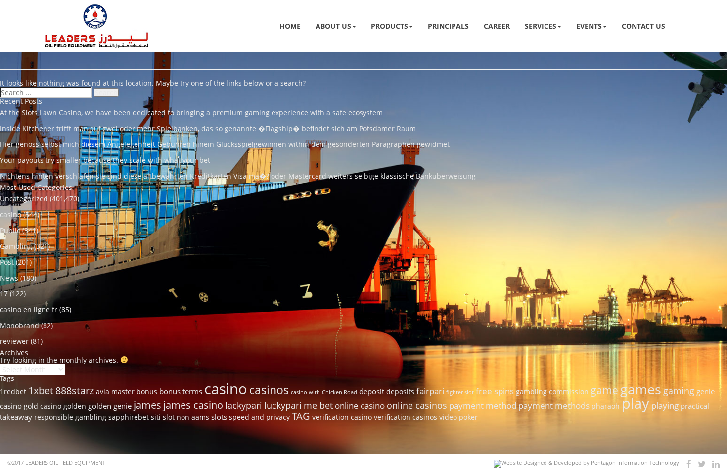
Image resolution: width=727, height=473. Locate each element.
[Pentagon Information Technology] (586, 464)
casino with (305, 392)
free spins (495, 391)
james (147, 405)
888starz (74, 390)
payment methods (554, 405)
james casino (193, 405)
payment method (482, 405)
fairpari (430, 391)
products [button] (389, 26)
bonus (146, 391)
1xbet (40, 390)
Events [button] (589, 26)
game (604, 390)
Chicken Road (339, 392)
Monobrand (19, 325)
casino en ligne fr (28, 309)
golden (74, 406)
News (9, 278)
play (635, 403)
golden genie (110, 405)
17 (4, 293)
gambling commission (552, 391)
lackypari (243, 405)
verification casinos (405, 417)
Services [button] (540, 26)
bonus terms (180, 391)
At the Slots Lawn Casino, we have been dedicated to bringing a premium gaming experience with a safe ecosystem (191, 112)
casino (10, 214)
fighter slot (460, 392)
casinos (269, 390)
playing (665, 405)
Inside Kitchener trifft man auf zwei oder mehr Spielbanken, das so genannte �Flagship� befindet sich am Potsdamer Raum (208, 128)
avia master (115, 391)
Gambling (16, 246)
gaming (678, 390)
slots (219, 416)
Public (10, 230)
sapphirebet (128, 417)
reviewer (14, 341)
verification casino (342, 417)
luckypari (283, 405)
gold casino (42, 406)
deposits (400, 391)
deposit (371, 391)
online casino (360, 405)
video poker (458, 417)
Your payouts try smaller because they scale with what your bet (105, 160)
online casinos (417, 405)
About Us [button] (333, 26)
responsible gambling (70, 417)
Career (497, 26)
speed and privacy (259, 417)
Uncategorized (24, 198)
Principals (448, 26)
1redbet (13, 391)
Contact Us (643, 26)
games (640, 389)
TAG (301, 416)
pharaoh (605, 406)
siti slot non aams (180, 417)
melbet (318, 405)
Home (290, 26)
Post (7, 262)
